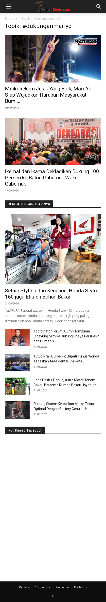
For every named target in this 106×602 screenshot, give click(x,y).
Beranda (11, 18)
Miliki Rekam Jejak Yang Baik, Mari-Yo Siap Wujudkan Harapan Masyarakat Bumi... (48, 95)
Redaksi (24, 587)
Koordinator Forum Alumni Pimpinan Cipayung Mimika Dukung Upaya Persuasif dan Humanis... (66, 336)
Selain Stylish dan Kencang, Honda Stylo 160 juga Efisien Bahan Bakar (51, 294)
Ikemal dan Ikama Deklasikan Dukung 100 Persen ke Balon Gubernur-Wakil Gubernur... (52, 177)
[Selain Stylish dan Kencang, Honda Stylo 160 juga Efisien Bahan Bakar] (53, 249)
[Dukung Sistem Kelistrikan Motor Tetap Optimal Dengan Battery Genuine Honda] (17, 410)
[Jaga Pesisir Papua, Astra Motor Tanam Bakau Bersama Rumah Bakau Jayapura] (17, 386)
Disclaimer (62, 587)
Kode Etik (80, 587)
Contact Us (42, 587)
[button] (8, 6)
